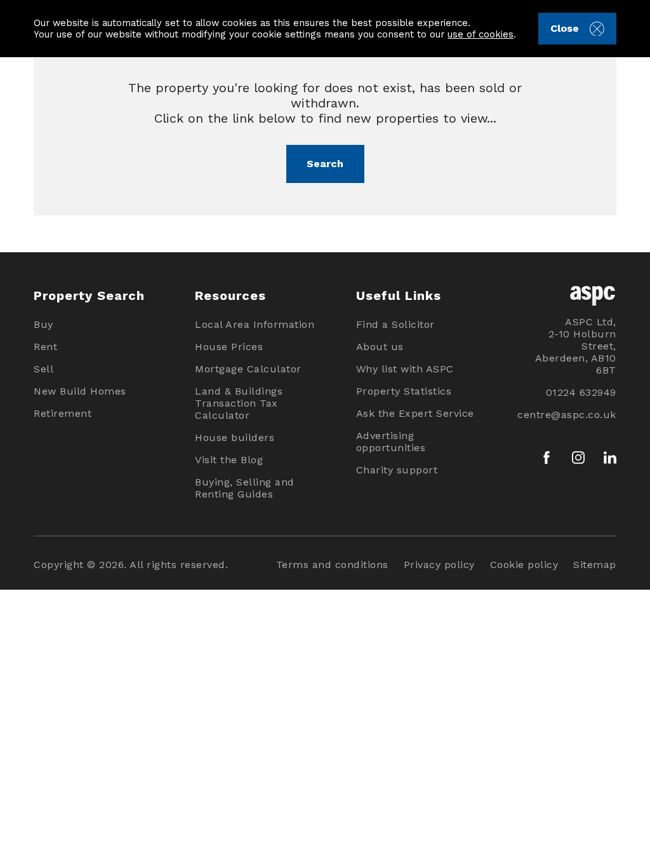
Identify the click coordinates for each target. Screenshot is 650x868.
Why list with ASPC (405, 369)
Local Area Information (254, 324)
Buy (43, 324)
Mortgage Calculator (248, 369)
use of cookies (481, 34)
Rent (45, 347)
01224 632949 (581, 392)
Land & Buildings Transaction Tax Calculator (238, 403)
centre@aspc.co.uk (566, 415)
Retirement (62, 413)
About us (380, 347)
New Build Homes (80, 391)
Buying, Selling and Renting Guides (245, 488)
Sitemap (594, 565)
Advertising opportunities (391, 442)
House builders (234, 437)
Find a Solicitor (395, 324)
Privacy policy (439, 565)
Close (564, 28)
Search (325, 164)
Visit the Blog (229, 460)
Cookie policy (524, 565)
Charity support (397, 470)
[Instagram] (578, 457)
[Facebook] (546, 457)
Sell (43, 369)
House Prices (229, 347)
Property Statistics (404, 391)
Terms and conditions (332, 565)
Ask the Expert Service (415, 413)
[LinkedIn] (610, 457)
